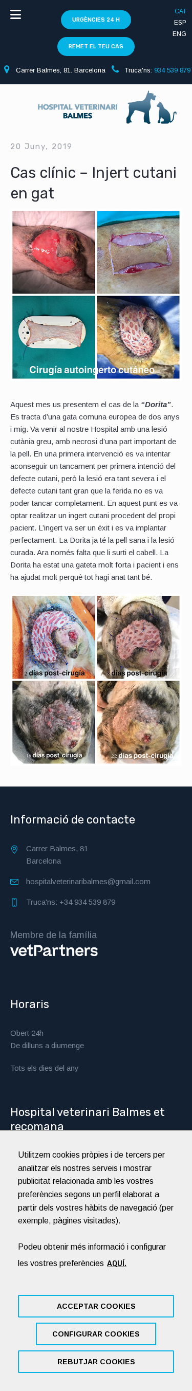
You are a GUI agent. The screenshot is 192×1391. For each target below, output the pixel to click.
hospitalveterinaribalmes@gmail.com (88, 881)
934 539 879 (172, 70)
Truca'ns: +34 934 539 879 (70, 902)
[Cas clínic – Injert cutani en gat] (96, 294)
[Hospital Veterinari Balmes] (96, 112)
